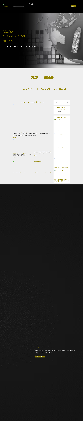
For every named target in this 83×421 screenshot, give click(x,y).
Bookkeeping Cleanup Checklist (61, 155)
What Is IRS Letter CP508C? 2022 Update (20, 132)
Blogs (30, 0)
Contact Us (31, 4)
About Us (31, 3)
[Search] (23, 6)
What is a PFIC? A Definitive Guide (19, 172)
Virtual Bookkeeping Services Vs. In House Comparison (42, 151)
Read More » (15, 137)
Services (30, 2)
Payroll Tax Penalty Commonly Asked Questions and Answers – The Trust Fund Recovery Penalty (42, 173)
